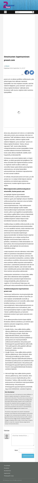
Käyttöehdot (7, 473)
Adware (7, 66)
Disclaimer (6, 468)
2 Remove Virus (9, 4)
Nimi (16, 450)
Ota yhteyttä (7, 465)
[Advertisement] (19, 33)
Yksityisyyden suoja (9, 476)
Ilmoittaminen (7, 470)
